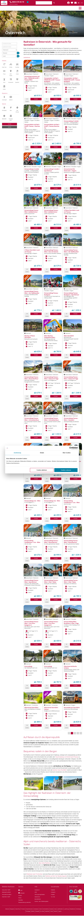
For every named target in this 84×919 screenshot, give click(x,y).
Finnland (23, 909)
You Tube (53, 896)
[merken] (72, 3)
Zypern (59, 911)
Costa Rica (17, 909)
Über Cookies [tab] (67, 452)
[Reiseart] (18, 53)
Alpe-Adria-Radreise (44, 863)
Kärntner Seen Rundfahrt (60, 770)
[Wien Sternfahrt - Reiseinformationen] (72, 325)
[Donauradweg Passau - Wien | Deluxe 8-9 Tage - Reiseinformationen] (52, 367)
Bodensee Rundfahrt (6, 892)
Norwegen (28, 911)
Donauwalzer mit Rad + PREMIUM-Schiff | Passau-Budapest (72, 79)
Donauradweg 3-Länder (71, 121)
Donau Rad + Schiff (6, 890)
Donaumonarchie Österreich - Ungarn (70, 170)
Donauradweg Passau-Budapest (51, 294)
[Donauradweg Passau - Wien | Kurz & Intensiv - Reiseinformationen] (52, 240)
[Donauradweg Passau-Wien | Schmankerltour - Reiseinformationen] (33, 408)
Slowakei (37, 911)
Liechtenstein (60, 909)
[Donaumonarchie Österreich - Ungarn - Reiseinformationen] (72, 159)
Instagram (53, 892)
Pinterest (53, 894)
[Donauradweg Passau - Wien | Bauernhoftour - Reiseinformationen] (33, 367)
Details (36, 99)
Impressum (37, 890)
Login (21, 890)
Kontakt (20, 895)
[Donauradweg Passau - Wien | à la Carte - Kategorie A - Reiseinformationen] (33, 611)
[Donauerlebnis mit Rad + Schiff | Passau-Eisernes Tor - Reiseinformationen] (52, 111)
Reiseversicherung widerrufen (24, 902)
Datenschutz (37, 896)
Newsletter (20, 900)
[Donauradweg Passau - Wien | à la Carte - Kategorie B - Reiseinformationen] (52, 611)
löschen (9, 127)
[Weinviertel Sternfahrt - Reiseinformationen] (33, 697)
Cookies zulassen (66, 470)
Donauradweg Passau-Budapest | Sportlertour (71, 294)
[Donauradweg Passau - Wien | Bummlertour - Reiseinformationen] (52, 530)
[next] (77, 783)
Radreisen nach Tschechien (34, 874)
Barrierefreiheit (38, 899)
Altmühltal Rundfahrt (6, 894)
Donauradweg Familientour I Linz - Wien (72, 501)
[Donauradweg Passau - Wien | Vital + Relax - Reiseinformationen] (52, 570)
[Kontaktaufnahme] (75, 3)
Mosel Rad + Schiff (6, 896)
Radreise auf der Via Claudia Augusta (56, 876)
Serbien (32, 911)
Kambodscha (46, 909)
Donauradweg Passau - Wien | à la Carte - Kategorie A (31, 623)
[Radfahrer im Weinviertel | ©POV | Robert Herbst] (33, 783)
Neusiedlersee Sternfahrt (72, 707)
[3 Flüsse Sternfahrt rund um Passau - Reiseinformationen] (72, 200)
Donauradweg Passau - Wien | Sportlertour (31, 581)
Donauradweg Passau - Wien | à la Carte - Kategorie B (51, 623)
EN (82, 3)
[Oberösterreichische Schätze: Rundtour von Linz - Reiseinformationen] (72, 656)
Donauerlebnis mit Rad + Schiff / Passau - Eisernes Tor (32, 126)
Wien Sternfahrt (69, 336)
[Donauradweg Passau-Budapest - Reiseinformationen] (52, 281)
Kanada (51, 909)
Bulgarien (12, 909)
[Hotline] (28, 2)
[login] (68, 3)
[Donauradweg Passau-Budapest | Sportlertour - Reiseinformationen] (72, 281)
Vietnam (55, 911)
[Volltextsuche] (54, 3)
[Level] (18, 56)
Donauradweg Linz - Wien (32, 501)
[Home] (4, 3)
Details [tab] (42, 452)
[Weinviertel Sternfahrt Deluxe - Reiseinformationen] (52, 697)
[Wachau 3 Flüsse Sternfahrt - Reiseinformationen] (33, 325)
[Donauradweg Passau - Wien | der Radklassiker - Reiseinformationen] (72, 240)
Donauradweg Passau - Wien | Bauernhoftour (31, 378)
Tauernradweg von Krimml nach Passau (67, 757)
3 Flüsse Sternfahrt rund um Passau (71, 211)
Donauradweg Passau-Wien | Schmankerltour (31, 419)
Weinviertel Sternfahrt (31, 707)
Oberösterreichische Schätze (70, 667)
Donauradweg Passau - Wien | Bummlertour (51, 541)
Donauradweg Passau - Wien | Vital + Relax (51, 581)
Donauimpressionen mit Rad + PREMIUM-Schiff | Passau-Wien (32, 78)
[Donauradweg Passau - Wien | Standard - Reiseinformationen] (72, 408)
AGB (36, 892)
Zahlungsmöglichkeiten (40, 894)
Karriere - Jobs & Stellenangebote (41, 901)
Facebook (53, 890)
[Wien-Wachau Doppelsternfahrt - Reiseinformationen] (52, 325)
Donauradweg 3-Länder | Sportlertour (52, 170)
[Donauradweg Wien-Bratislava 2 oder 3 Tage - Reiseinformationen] (72, 611)
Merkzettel (22, 893)
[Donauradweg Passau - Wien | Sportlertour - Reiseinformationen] (33, 570)
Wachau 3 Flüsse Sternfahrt (29, 336)
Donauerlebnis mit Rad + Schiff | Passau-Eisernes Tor (52, 126)
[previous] (27, 783)
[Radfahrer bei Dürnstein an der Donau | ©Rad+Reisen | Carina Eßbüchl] (53, 783)
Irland (40, 909)
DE (78, 3)
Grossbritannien (29, 909)
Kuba (55, 909)
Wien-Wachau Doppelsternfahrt (49, 336)
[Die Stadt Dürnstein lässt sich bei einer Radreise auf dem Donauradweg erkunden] (42, 24)
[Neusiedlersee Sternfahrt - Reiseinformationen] (72, 697)
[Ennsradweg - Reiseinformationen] (33, 656)
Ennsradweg (28, 666)
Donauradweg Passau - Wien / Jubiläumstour (31, 211)
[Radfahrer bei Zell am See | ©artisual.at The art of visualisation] (72, 783)
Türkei (51, 911)
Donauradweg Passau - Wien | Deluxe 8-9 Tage (51, 378)
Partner (19, 897)
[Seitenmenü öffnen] (80, 8)
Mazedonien (72, 909)
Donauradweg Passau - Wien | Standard (71, 419)
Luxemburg (66, 909)
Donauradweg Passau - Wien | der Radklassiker (71, 251)
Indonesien (36, 909)
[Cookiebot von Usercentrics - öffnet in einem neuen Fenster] (70, 448)
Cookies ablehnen (42, 470)
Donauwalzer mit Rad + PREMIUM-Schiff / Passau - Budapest (52, 79)
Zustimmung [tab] (17, 452)
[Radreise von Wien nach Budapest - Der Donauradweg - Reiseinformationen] (72, 111)
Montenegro (78, 909)
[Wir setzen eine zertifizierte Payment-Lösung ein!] (80, 891)
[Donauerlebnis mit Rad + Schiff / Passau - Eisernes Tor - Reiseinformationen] (33, 111)
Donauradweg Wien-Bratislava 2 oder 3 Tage (71, 622)
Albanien (7, 909)
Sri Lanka (42, 911)
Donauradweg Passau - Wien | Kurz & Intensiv (51, 251)
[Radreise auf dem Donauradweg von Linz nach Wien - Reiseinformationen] (33, 490)
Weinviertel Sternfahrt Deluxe (51, 708)
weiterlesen (27, 57)
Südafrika (47, 911)
